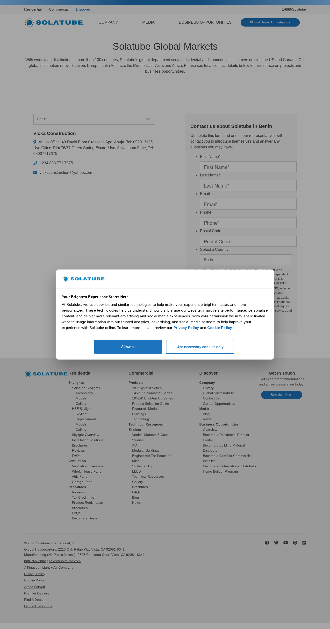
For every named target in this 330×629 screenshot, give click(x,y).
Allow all (128, 347)
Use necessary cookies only (200, 347)
